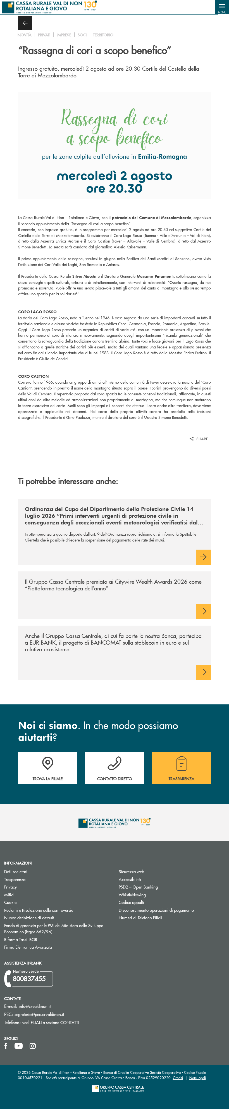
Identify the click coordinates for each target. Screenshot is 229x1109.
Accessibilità (130, 879)
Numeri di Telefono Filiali (161, 917)
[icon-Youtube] (18, 1046)
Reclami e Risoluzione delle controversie (38, 910)
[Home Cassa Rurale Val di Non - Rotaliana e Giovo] (49, 7)
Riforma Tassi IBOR (41, 939)
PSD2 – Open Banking (159, 887)
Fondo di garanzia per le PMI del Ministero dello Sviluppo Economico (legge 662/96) (53, 928)
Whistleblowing (132, 894)
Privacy (31, 887)
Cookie (10, 902)
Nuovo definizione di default (50, 917)
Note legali (197, 1077)
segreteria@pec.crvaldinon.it (39, 1014)
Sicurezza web (131, 871)
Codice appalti (131, 902)
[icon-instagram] (33, 1046)
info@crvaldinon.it (35, 1006)
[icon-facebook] (6, 1046)
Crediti (178, 1077)
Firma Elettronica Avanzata (49, 947)
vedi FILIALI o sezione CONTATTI (50, 1022)
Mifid (8, 894)
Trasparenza (14, 879)
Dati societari (15, 871)
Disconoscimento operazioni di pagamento (172, 910)
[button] (222, 7)
